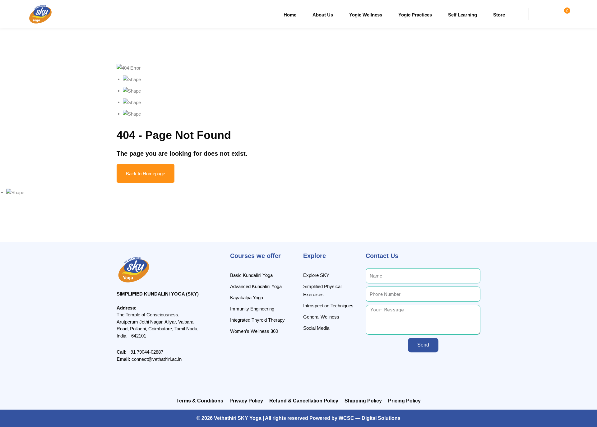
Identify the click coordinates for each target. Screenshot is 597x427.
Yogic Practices (415, 14)
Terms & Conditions (199, 400)
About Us (322, 14)
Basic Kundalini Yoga (251, 275)
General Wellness (321, 316)
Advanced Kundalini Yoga (256, 286)
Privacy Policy (246, 400)
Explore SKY (316, 275)
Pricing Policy (404, 400)
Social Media (316, 328)
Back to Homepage (145, 173)
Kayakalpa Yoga (246, 297)
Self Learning (462, 14)
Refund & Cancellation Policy (303, 400)
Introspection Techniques (328, 305)
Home (290, 14)
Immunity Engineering (252, 308)
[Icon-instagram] (415, 364)
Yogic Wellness (365, 14)
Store (499, 14)
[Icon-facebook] (402, 364)
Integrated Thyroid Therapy (257, 320)
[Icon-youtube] (440, 364)
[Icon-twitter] (427, 364)
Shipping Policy (363, 400)
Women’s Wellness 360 (254, 331)
